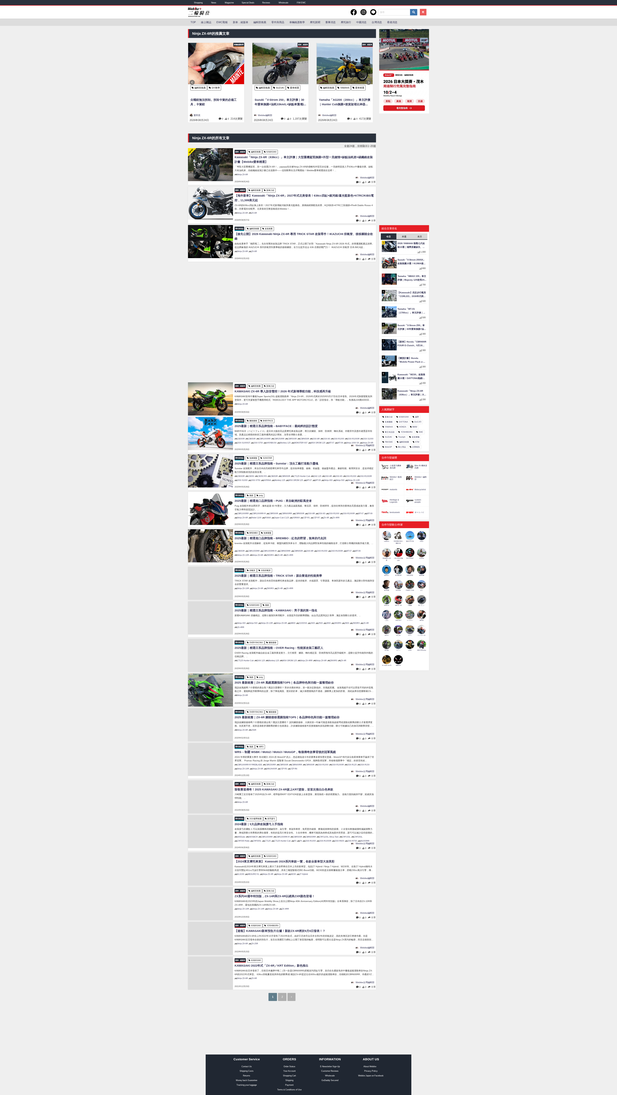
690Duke (241, 837)
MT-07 (331, 443)
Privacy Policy (371, 1071)
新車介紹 (270, 190)
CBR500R (292, 439)
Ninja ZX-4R (268, 874)
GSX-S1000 (368, 439)
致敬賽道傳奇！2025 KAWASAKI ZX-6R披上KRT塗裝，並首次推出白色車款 (284, 789)
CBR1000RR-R (259, 513)
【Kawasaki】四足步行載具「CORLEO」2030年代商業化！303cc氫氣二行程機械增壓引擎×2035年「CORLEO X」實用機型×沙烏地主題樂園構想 (412, 294)
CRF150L (346, 837)
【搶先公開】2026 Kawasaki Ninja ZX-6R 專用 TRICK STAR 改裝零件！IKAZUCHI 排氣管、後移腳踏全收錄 (304, 236)
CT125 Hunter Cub (302, 476)
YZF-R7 (316, 518)
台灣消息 (377, 22)
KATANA (267, 480)
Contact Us (246, 1066)
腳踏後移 (253, 421)
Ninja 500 (340, 480)
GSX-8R (316, 439)
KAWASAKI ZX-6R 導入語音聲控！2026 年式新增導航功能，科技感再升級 (283, 391)
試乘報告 (416, 447)
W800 (292, 623)
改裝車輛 (344, 88)
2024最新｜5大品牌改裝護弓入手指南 (259, 824)
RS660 (268, 518)
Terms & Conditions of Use (289, 1090)
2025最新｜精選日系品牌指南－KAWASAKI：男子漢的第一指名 (276, 610)
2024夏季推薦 (255, 819)
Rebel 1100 (256, 518)
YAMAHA (216, 88)
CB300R (241, 439)
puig (261, 495)
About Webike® (370, 1066)
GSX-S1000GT (243, 443)
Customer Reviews (330, 1071)
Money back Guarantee (246, 1080)
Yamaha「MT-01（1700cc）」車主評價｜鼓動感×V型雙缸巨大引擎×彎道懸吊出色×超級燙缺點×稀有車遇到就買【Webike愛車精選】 (412, 311)
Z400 (312, 623)
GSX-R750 (352, 841)
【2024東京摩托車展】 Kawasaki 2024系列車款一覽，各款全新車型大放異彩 (285, 861)
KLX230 (240, 874)
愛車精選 (231, 88)
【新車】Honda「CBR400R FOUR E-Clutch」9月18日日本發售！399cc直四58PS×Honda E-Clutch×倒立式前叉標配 (412, 344)
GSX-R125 (352, 765)
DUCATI (417, 422)
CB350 (251, 476)
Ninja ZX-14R (258, 909)
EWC (421, 432)
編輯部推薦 (259, 22)
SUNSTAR (267, 458)
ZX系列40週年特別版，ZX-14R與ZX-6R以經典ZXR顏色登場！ (275, 896)
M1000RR (364, 841)
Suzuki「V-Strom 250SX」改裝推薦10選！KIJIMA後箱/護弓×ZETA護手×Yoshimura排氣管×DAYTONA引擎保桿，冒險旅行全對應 (412, 262)
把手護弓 (271, 819)
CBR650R (304, 439)
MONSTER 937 (301, 443)
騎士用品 (402, 447)
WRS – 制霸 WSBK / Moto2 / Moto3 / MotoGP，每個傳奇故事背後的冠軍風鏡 (285, 752)
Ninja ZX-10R (354, 480)
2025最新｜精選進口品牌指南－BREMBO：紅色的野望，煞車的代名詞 (280, 538)
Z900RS (270, 555)
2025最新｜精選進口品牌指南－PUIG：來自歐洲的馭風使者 (273, 500)
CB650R (252, 439)
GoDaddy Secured (330, 1080)
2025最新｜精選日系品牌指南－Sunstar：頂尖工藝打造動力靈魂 (276, 463)
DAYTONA (403, 422)
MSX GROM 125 (318, 443)
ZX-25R (254, 944)
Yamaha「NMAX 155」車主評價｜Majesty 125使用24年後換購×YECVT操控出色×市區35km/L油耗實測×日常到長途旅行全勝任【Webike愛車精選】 (412, 278)
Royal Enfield (361, 88)
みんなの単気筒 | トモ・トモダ (337, 115)
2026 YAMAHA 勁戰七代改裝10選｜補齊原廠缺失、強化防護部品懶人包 (411, 245)
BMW (414, 427)
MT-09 (340, 443)
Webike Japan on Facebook (371, 1076)
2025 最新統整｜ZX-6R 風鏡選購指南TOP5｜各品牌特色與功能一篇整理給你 (284, 682)
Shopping (198, 3)
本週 (404, 236)
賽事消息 (330, 22)
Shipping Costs (247, 1071)
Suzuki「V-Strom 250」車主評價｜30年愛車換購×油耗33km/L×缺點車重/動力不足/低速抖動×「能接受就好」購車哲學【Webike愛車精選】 (412, 327)
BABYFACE (268, 421)
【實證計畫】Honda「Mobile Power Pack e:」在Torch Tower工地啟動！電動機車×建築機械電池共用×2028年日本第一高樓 (412, 360)
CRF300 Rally (243, 841)
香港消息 (392, 22)
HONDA (402, 427)
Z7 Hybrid (303, 874)
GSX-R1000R (354, 439)
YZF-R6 (294, 769)
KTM (417, 442)
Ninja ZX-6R (242, 175)
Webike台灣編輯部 (365, 445)
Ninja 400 (328, 480)
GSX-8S (326, 439)
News (213, 3)
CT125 (268, 841)
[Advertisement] (282, 322)
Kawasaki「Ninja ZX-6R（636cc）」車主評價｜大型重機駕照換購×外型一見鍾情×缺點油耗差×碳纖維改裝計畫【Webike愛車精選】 (280, 102)
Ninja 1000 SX (352, 443)
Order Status (289, 1066)
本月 (419, 236)
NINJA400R (272, 769)
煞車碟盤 (253, 458)
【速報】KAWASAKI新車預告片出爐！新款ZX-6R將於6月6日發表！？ (280, 930)
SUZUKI (388, 437)
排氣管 (252, 570)
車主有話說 (389, 432)
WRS (261, 747)
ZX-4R (326, 518)
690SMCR (253, 837)
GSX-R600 (339, 841)
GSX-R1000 (339, 439)
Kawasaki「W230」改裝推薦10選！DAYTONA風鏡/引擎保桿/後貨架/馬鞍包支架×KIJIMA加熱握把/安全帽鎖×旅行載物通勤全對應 (412, 376)
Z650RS (337, 623)
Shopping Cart (289, 1076)
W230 (293, 874)
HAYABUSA (271, 443)
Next (368, 82)
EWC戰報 (222, 22)
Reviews (266, 3)
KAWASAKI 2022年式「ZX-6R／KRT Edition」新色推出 (271, 965)
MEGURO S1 (253, 874)
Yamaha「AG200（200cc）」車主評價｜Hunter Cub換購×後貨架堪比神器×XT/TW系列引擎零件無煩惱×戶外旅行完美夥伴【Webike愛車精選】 (216, 102)
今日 (388, 236)
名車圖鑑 (389, 422)
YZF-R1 (306, 518)
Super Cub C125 (281, 518)
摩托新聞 (315, 22)
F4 (301, 841)
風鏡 (251, 495)
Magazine (229, 3)
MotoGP (388, 447)
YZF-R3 (283, 769)
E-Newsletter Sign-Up (330, 1066)
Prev (192, 82)
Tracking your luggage (247, 1085)
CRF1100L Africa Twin (329, 837)
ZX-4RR (336, 518)
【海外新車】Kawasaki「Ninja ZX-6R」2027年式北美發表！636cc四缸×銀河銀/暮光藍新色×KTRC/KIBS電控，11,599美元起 (304, 198)
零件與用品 (277, 22)
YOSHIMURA (272, 926)
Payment (289, 1085)
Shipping (289, 1080)
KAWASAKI (281, 88)
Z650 (328, 623)
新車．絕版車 (240, 22)
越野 (417, 417)
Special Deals (248, 3)
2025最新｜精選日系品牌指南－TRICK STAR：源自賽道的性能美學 (278, 575)
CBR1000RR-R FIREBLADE (249, 765)
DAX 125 (317, 476)
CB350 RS (262, 476)
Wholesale (283, 3)
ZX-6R (254, 213)
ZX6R (253, 730)
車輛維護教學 (297, 22)
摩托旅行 (346, 22)
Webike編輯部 (201, 115)
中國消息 (361, 22)
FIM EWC (301, 3)
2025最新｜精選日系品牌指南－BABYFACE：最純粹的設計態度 (276, 426)
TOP (193, 22)
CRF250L (358, 837)
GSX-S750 (258, 443)
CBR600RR (287, 513)
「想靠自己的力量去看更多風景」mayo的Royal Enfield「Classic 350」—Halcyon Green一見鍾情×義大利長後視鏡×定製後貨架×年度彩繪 (344, 102)
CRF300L (257, 841)
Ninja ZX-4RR (306, 661)
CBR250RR (279, 439)
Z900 (347, 623)
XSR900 (296, 518)
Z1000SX (303, 623)
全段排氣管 (266, 570)
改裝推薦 (269, 229)
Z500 (320, 623)
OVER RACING (256, 643)
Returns (246, 1076)
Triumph (401, 437)
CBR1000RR (265, 439)
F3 (295, 841)
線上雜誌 (206, 22)
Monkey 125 (285, 443)
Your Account (289, 1071)
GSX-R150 (365, 765)
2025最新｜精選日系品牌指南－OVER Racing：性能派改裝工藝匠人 (279, 647)
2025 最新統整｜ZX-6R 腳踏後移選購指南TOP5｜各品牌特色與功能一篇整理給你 (287, 717)
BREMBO (253, 533)
